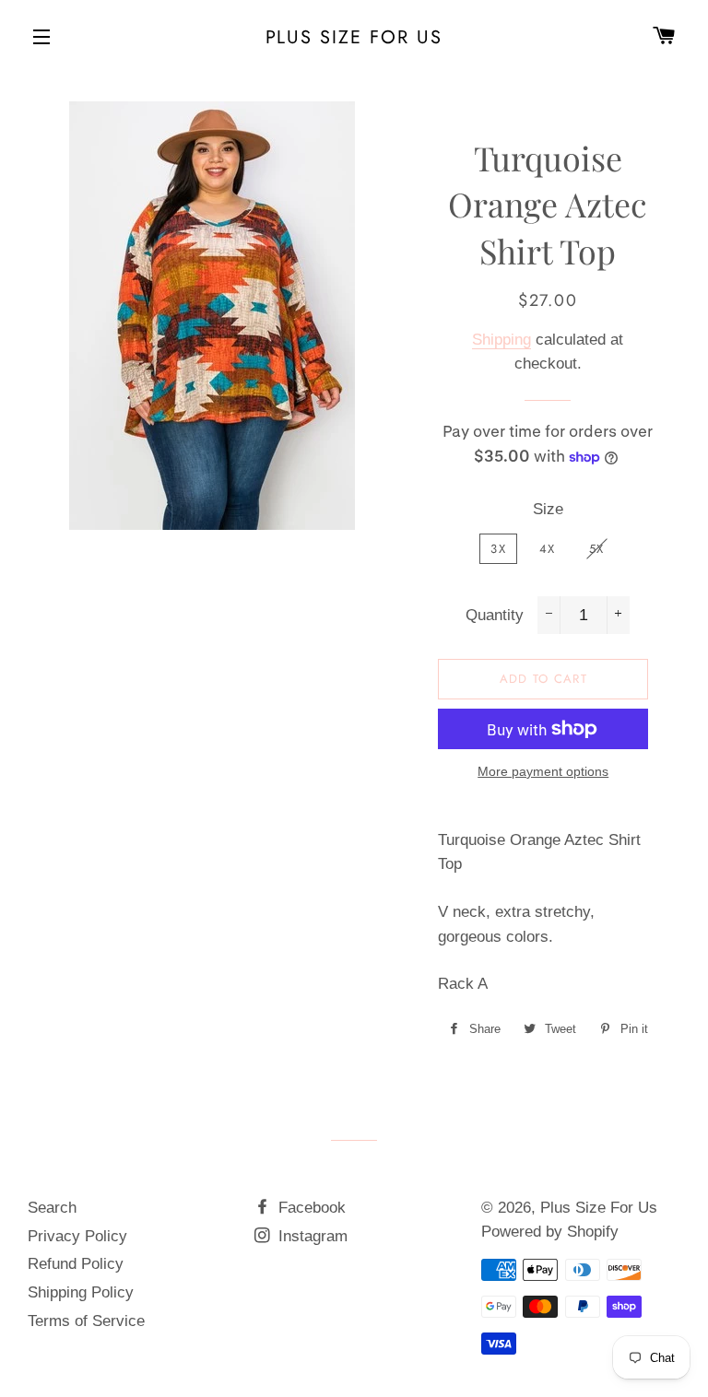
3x (498, 549)
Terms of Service (86, 1321)
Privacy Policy (77, 1236)
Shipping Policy (81, 1292)
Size (548, 509)
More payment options (543, 771)
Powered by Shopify (550, 1231)
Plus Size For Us (354, 37)
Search (52, 1207)
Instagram (311, 1236)
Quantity (495, 615)
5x (597, 549)
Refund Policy (76, 1264)
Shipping (501, 339)
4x (547, 549)
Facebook (310, 1207)
